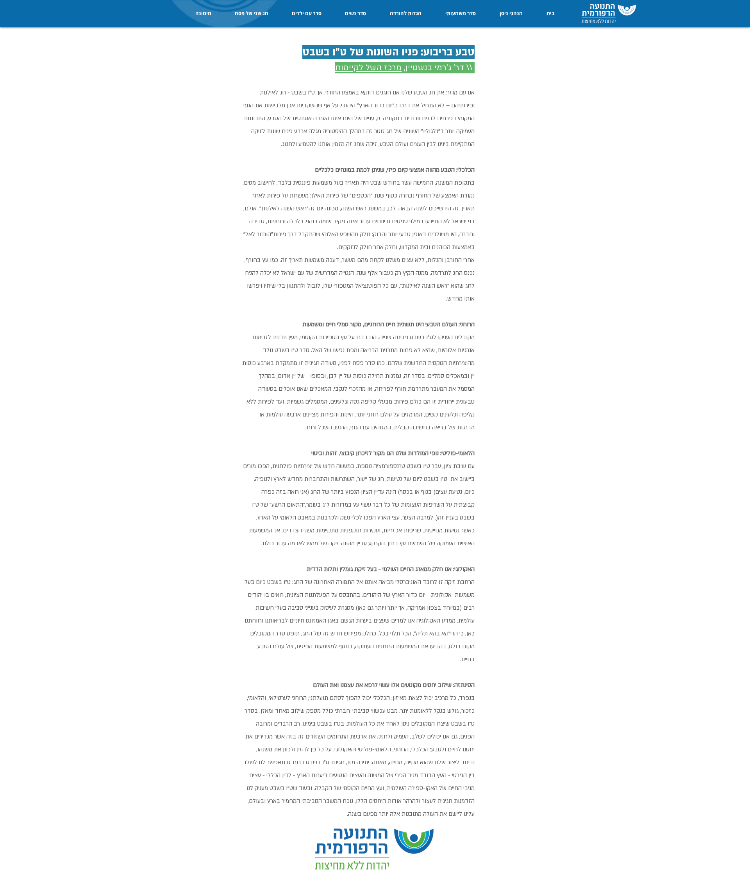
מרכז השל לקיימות (368, 67)
